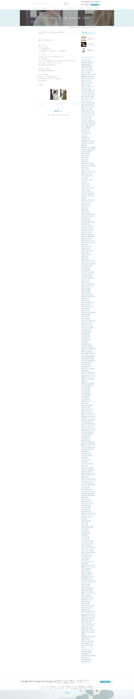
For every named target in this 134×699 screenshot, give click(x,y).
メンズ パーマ (84, 202)
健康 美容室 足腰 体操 (85, 661)
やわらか (83, 127)
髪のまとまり (83, 639)
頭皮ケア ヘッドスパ (92, 214)
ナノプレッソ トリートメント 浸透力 (87, 550)
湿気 (87, 125)
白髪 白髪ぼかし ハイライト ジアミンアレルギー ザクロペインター (88, 637)
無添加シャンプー (84, 641)
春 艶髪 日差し (84, 381)
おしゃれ (90, 80)
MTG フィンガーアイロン (85, 310)
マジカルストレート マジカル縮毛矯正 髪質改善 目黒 (88, 349)
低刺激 (94, 123)
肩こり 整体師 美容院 (85, 653)
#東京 (49, 115)
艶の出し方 (90, 645)
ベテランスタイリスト (85, 123)
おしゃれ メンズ (89, 202)
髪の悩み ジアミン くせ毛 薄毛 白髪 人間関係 (88, 445)
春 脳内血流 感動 (84, 342)
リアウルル (88, 632)
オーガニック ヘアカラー (85, 169)
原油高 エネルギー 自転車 (86, 364)
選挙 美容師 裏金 (84, 535)
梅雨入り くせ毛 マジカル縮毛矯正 (87, 405)
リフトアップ (92, 626)
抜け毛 (93, 112)
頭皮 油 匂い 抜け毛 (91, 296)
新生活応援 (88, 102)
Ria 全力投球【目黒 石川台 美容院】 (87, 527)
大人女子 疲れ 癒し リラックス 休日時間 (88, 655)
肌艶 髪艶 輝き (84, 495)
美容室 (85, 60)
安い (93, 76)
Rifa (86, 82)
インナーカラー (84, 100)
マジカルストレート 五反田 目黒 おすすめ (88, 360)
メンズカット (92, 92)
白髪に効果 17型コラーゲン (86, 300)
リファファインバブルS (85, 167)
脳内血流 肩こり (84, 198)
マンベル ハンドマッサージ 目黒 (87, 325)
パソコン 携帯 (91, 143)
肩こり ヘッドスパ (88, 173)
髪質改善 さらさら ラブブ (86, 609)
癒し (91, 643)
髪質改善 (88, 72)
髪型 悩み (88, 189)
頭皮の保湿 (90, 121)
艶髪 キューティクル (85, 645)
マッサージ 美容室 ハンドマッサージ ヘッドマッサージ (88, 261)
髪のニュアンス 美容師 (85, 252)
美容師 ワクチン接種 (85, 163)
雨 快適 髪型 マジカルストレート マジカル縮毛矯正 (88, 376)
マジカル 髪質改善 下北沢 (86, 509)
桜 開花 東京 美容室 (85, 370)
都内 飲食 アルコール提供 (86, 220)
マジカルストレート (89, 624)
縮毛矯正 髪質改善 (84, 141)
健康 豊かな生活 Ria (85, 497)
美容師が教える (87, 643)
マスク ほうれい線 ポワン (86, 399)
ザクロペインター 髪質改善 (86, 292)
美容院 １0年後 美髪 (85, 559)
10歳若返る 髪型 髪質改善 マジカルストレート (88, 474)
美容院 (90, 119)
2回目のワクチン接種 (85, 244)
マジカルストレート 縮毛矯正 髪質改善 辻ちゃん (88, 373)
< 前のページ (41, 104)
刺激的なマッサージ (84, 214)
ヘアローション (92, 110)
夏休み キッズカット (85, 208)
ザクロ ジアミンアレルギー (86, 155)
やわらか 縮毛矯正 (91, 141)
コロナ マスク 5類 (85, 465)
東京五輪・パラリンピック (85, 131)
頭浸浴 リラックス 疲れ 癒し (86, 545)
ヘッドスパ (92, 94)
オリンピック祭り (84, 193)
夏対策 (91, 108)
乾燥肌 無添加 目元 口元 (86, 338)
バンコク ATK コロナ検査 (86, 391)
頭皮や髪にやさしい (84, 171)
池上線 (82, 92)
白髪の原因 (92, 641)
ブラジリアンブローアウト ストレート (87, 503)
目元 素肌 (83, 153)
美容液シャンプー (84, 74)
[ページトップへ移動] (112, 682)
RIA (90, 133)
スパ (90, 653)
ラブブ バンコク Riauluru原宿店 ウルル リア (88, 612)
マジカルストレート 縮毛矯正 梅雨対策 (88, 469)
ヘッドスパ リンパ (84, 143)
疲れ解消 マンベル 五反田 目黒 (87, 351)
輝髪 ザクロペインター (85, 157)
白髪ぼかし (93, 102)
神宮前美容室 (83, 632)
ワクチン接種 (83, 129)
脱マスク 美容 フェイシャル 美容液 (87, 467)
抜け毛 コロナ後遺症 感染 (86, 318)
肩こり (91, 114)
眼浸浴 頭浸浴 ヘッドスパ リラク (87, 599)
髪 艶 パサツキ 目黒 (85, 531)
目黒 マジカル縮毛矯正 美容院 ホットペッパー (88, 354)
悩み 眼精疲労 (91, 272)
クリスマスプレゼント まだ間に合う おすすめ (88, 321)
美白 (82, 108)
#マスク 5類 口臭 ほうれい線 (62, 115)
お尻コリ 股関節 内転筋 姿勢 (86, 659)
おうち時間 (91, 78)
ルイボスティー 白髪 (85, 159)
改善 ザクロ (90, 555)
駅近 (89, 88)
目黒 (82, 60)
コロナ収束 (88, 129)
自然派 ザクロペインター (85, 258)
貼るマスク (83, 82)
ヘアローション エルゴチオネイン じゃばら (88, 491)
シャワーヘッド (92, 98)
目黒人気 (89, 86)
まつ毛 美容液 (84, 191)
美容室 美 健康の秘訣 (85, 451)
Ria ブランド (91, 230)
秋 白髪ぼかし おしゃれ (85, 248)
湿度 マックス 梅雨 (85, 522)
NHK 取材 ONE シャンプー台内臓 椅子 (88, 618)
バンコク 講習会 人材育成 (86, 387)
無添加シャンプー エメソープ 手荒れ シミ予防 (88, 593)
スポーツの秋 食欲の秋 (85, 263)
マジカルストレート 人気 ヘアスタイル (88, 427)
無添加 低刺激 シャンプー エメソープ (88, 620)
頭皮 (82, 112)
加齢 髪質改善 (92, 147)
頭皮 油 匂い (89, 232)
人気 (88, 92)
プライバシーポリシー (90, 70)
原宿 (94, 624)
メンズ (86, 80)
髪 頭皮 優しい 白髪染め (86, 288)
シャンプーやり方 (86, 114)
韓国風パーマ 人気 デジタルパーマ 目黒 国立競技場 (88, 566)
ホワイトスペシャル (91, 106)
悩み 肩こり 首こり (85, 272)
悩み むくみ (83, 274)
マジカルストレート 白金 (85, 407)
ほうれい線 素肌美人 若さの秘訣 (87, 489)
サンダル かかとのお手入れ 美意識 (87, 421)
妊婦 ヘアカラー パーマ (90, 240)
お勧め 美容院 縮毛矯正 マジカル (87, 362)
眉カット (93, 125)
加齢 (89, 125)
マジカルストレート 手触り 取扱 (87, 434)
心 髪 (88, 626)
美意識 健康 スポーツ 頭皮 (86, 440)
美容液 (85, 108)
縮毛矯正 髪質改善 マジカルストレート (88, 577)
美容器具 (83, 96)
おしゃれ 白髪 (84, 151)
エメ (88, 108)
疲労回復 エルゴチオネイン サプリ (87, 501)
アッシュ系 (88, 100)
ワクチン (89, 112)
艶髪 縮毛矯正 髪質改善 (85, 333)
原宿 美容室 (89, 651)
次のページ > (75, 104)
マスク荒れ (89, 116)
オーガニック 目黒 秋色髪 (86, 270)
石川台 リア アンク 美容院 (86, 507)
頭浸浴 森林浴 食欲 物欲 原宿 (87, 590)
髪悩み (88, 628)
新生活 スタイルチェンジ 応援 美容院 (88, 368)
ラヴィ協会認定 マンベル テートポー (87, 449)
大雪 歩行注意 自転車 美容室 (86, 331)
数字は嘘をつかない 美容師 (86, 200)
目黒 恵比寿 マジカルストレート (87, 411)
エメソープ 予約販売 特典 (86, 438)
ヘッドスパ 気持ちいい (85, 133)
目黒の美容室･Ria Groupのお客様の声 (87, 66)
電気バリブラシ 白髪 (85, 177)
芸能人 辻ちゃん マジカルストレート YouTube (88, 414)
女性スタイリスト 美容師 (85, 268)
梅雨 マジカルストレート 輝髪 (86, 516)
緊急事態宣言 (83, 76)
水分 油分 (88, 639)
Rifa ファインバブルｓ (85, 98)
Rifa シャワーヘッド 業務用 (86, 459)
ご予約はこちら (95, 4)
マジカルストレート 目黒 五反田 (87, 346)
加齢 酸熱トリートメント (85, 147)
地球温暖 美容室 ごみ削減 (86, 533)
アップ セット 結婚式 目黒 (86, 568)
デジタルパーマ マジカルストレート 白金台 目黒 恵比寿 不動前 (88, 430)
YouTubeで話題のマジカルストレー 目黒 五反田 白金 (88, 417)
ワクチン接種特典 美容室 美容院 (87, 276)
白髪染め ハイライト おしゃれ (86, 238)
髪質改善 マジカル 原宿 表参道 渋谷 (88, 588)
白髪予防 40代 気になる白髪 (86, 290)
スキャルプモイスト (84, 121)
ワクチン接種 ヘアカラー (85, 185)
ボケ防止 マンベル (84, 278)
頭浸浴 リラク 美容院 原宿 (86, 595)
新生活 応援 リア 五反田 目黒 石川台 (88, 379)
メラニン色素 (88, 149)
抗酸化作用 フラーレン (85, 161)
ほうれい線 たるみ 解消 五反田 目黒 (88, 432)
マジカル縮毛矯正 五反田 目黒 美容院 (88, 358)
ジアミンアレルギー (87, 84)
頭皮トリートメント (91, 104)
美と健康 (83, 80)
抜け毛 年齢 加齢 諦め (85, 308)
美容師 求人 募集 (91, 193)
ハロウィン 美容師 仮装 (85, 539)
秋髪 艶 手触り (92, 263)
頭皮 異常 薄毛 (84, 234)
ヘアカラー (87, 78)
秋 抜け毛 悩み (84, 296)
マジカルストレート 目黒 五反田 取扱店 (88, 442)
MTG (89, 165)
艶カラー (90, 123)
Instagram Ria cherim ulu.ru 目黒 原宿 (88, 553)
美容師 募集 (91, 163)
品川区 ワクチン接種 (91, 222)
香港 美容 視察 (84, 518)
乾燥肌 (82, 84)
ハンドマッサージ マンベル (86, 212)
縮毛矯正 (92, 96)
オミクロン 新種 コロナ (85, 316)
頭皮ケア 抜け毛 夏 (85, 525)
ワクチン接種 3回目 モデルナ (86, 366)
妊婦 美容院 (83, 240)
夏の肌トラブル (84, 236)
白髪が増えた (83, 634)
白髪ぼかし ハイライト (91, 242)
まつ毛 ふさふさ (89, 191)
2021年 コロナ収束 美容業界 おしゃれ (88, 302)
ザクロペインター (84, 86)
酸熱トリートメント (84, 106)
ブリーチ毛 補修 (84, 555)
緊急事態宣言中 (89, 90)
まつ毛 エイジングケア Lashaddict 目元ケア (88, 548)
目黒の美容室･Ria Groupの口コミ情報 (87, 62)
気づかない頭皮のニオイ (85, 630)
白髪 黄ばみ (93, 149)
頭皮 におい (83, 216)
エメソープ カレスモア (90, 216)
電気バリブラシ (87, 96)
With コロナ (92, 200)
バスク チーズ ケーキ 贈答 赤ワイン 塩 (88, 447)
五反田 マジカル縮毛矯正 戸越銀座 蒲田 (88, 356)
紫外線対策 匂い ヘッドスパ (86, 401)
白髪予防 (92, 632)
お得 (92, 86)
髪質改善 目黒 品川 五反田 (86, 520)
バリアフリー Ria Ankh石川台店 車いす (88, 284)
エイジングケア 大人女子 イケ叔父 (87, 543)
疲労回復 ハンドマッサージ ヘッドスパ (88, 286)
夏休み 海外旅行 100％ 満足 (86, 511)
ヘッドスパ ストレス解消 (85, 139)
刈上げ (82, 94)
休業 (91, 76)
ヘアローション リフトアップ (86, 206)
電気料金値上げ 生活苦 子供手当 (87, 471)
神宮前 (82, 622)
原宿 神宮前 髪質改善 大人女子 (87, 579)
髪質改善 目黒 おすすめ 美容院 (87, 323)
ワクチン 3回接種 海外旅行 (86, 393)
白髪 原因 (83, 149)
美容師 (82, 607)
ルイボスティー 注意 (92, 171)
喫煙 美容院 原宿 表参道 (86, 584)
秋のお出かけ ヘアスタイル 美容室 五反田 (88, 312)
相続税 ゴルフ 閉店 (85, 403)
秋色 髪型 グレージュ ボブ (86, 254)
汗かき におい (91, 175)
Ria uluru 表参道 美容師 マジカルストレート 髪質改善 (88, 615)
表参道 (90, 622)
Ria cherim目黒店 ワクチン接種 (87, 266)
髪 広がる (90, 179)
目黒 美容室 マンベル (85, 282)
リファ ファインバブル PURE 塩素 (87, 463)
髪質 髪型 (87, 153)
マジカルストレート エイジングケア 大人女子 (88, 582)
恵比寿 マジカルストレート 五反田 (87, 409)
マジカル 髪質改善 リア (85, 529)
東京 (82, 72)
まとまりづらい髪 (84, 181)
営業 (93, 90)
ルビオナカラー (90, 74)
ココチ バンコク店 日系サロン (86, 395)
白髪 (82, 116)
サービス (83, 68)
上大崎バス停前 (84, 90)
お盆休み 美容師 (84, 222)
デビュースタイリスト (85, 88)
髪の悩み (93, 630)
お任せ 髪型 (83, 189)
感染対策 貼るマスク (85, 210)
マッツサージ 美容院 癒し (86, 557)
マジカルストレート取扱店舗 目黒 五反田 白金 (88, 424)
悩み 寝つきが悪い (89, 274)
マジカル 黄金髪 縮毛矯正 (86, 336)
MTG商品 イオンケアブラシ (86, 204)
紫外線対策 (83, 110)
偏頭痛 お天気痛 (84, 145)
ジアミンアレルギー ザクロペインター (87, 294)
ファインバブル (90, 82)
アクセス (90, 68)
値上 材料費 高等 (84, 457)
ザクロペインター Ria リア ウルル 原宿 (88, 605)
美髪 (88, 641)
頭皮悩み (91, 628)
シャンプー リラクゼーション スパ (87, 649)
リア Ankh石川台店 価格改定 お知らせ (88, 493)
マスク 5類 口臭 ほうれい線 (86, 453)
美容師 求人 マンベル (85, 298)
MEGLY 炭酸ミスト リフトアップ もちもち (88, 419)
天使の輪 (83, 647)
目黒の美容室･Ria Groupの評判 (86, 64)
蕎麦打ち (88, 94)
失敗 (93, 121)
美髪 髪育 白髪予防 (85, 563)
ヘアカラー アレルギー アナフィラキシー (88, 187)
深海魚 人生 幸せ (84, 461)
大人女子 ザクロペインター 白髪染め (87, 597)
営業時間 (88, 76)
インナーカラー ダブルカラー (86, 224)
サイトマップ (91, 688)
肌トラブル (83, 119)
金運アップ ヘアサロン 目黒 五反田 (87, 385)
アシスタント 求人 (84, 165)
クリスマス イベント (85, 327)
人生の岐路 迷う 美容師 (85, 603)
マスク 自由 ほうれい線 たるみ (87, 455)
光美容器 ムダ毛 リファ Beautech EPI (88, 383)
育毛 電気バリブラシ (85, 179)
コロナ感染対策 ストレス (85, 137)
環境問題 (87, 110)
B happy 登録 (93, 165)
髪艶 (94, 74)
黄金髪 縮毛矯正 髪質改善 (86, 314)
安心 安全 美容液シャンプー (86, 218)
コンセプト (88, 60)
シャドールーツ (84, 102)
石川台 (87, 119)
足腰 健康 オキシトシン (85, 657)
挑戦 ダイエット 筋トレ (88, 607)
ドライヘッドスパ (84, 135)
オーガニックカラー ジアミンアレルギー (88, 226)
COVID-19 (85, 112)
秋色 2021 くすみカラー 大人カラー (87, 250)
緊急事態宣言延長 (88, 127)
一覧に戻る (58, 104)
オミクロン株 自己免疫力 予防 (86, 340)
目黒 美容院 (91, 327)
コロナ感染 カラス (91, 234)
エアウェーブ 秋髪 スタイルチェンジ (87, 306)
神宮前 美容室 (84, 651)
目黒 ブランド (84, 232)
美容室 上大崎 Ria (85, 256)
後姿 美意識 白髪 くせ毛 (86, 436)
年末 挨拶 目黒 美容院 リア (86, 329)
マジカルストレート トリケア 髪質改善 (88, 541)
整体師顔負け (83, 628)
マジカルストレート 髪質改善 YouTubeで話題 (88, 485)
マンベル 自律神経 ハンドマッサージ (87, 482)
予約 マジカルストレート (85, 570)
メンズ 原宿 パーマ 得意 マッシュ (87, 561)
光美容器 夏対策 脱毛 (85, 477)
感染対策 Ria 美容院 (90, 236)
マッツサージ (83, 626)
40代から (85, 116)
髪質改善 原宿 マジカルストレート (87, 574)
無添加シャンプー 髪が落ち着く (87, 572)
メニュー (86, 68)
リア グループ (84, 70)
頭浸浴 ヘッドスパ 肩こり (86, 586)
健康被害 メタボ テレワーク (86, 304)
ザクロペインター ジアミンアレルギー (87, 228)
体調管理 (83, 173)
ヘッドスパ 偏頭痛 (84, 175)
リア (94, 114)
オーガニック (83, 125)
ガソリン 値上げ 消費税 (85, 487)
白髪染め (83, 78)
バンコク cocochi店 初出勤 (86, 389)
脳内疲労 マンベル (91, 278)
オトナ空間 (86, 622)
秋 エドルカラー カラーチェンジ (87, 246)
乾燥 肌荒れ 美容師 (91, 495)
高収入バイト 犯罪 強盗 (85, 537)
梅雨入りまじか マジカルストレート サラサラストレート (88, 514)
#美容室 (53, 115)
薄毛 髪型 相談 (84, 242)
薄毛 (90, 630)
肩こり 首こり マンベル (85, 280)
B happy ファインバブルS (85, 183)
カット (85, 72)
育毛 (82, 114)
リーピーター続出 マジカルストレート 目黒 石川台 (88, 479)
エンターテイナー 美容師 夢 (86, 499)
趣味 (85, 94)
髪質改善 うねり (89, 151)
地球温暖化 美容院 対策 (85, 601)
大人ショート (83, 624)
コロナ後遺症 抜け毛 (85, 230)
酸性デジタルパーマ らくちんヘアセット (88, 195)
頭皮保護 (86, 104)
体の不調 (83, 643)
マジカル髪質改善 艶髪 (85, 397)
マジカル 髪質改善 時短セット (86, 344)
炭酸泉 (82, 104)
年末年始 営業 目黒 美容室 (86, 505)
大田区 (86, 92)
